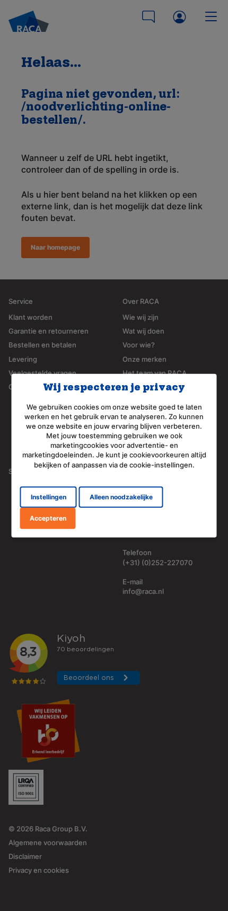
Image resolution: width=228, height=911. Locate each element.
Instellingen (48, 497)
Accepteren (48, 518)
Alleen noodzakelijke (121, 497)
